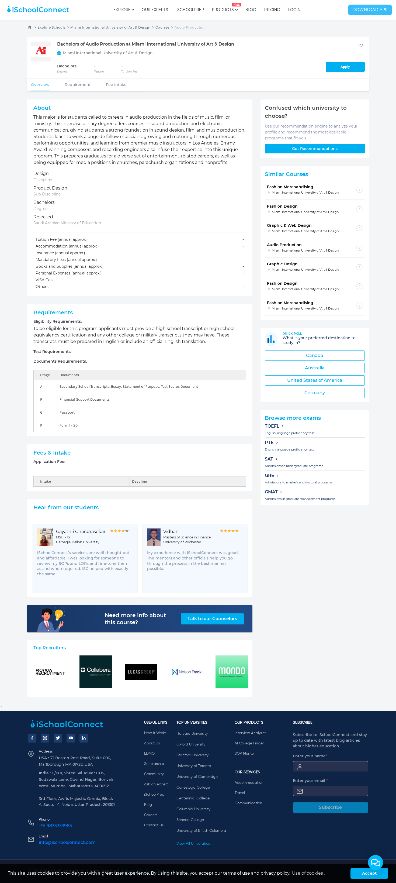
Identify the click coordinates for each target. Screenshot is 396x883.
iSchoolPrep (190, 10)
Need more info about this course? (135, 619)
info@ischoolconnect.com (67, 842)
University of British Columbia (201, 831)
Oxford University (190, 744)
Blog (250, 10)
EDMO (149, 753)
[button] (375, 862)
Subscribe (330, 807)
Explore (121, 10)
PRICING (272, 10)
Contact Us (154, 825)
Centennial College (193, 798)
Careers (150, 815)
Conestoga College (193, 787)
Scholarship (154, 764)
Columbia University (193, 809)
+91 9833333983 (55, 825)
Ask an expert (156, 784)
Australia (315, 367)
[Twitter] (58, 738)
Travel (240, 793)
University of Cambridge (197, 777)
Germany (314, 392)
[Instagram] (45, 738)
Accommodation (249, 783)
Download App (370, 10)
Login (294, 10)
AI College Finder (249, 743)
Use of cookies (307, 873)
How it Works (155, 733)
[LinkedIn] (83, 738)
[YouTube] (71, 738)
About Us (152, 743)
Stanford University (192, 755)
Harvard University (192, 734)
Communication (248, 803)
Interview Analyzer (250, 733)
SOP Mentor (245, 753)
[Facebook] (32, 738)
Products (223, 8)
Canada (314, 355)
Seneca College (190, 820)
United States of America (314, 380)
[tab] (40, 84)
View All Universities (193, 844)
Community (154, 774)
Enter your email (310, 780)
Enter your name (310, 756)
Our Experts (155, 10)
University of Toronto (193, 766)
